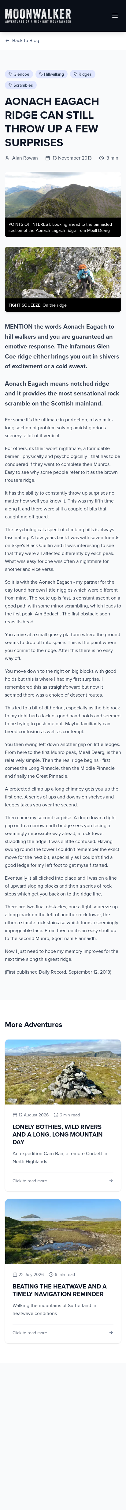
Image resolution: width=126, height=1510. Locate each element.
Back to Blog (25, 40)
